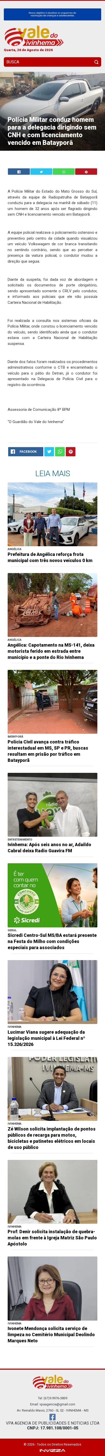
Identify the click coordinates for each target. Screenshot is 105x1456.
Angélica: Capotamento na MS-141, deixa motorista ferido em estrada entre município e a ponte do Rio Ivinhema (51, 651)
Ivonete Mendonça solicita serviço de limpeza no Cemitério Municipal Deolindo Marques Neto (51, 1334)
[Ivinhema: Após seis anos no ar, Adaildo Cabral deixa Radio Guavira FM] (52, 804)
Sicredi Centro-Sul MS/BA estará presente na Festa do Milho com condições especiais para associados (52, 941)
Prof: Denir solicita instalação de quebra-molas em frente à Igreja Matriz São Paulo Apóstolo (52, 1238)
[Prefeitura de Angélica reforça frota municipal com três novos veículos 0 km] (52, 514)
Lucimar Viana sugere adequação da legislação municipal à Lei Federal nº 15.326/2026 (46, 1038)
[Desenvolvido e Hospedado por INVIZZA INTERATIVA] (52, 1450)
